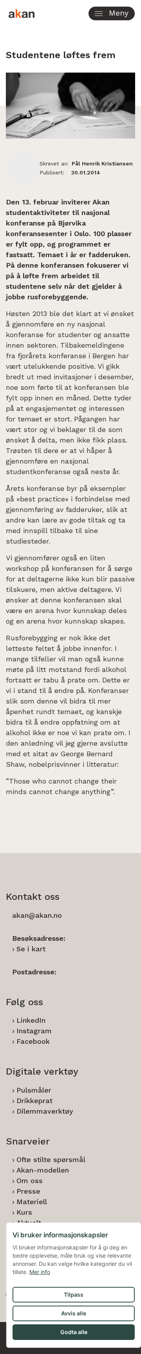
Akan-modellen (42, 1170)
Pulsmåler (33, 1090)
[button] (111, 13)
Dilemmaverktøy (44, 1111)
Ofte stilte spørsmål (50, 1159)
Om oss (29, 1180)
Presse (28, 1191)
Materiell (31, 1202)
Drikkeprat (34, 1100)
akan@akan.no (37, 915)
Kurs (24, 1212)
